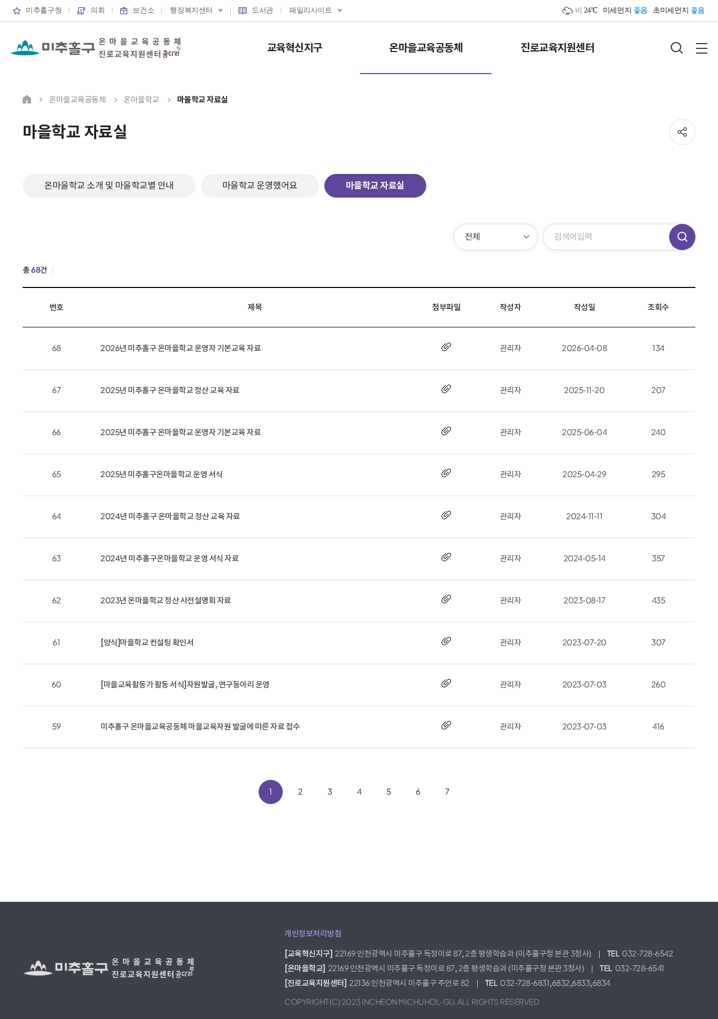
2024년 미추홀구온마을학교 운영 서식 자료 (169, 558)
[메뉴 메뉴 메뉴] (701, 48)
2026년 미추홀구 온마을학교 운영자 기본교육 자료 (180, 348)
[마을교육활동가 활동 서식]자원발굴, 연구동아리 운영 (185, 684)
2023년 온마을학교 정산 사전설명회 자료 (165, 600)
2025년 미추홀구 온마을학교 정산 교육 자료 (170, 390)
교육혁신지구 (294, 48)
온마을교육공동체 (426, 48)
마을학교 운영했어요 (260, 185)
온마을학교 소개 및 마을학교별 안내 (109, 185)
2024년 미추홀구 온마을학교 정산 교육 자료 (170, 516)
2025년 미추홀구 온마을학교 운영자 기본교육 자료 (180, 432)
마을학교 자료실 (375, 185)
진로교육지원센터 (557, 48)
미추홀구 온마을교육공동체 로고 (96, 48)
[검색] (677, 48)
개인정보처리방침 (312, 934)
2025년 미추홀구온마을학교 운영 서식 (161, 474)
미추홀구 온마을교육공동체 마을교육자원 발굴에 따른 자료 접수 (200, 727)
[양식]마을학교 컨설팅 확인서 (146, 642)
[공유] (682, 132)
